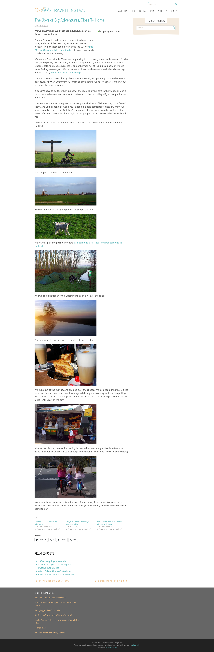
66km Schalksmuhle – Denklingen (56, 574)
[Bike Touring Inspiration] (61, 12)
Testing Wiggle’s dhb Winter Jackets (48, 610)
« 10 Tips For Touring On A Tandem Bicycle (53, 581)
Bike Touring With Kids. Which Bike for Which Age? (109, 523)
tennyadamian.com (111, 647)
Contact (175, 11)
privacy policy (136, 645)
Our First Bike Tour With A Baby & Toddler (50, 632)
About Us (162, 11)
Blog (133, 11)
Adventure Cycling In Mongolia (54, 564)
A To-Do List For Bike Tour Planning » (112, 581)
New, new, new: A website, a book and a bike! (77, 523)
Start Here (122, 11)
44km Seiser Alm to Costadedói (54, 571)
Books (142, 11)
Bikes (152, 11)
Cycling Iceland (40, 627)
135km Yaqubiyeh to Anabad (53, 561)
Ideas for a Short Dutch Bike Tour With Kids (50, 597)
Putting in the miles (48, 567)
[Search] (176, 4)
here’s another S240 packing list (67, 72)
